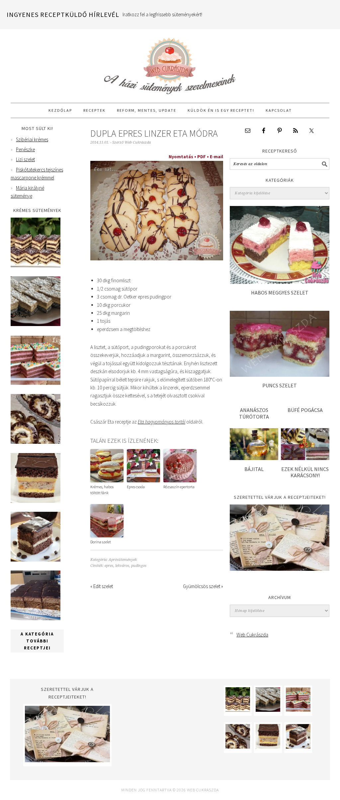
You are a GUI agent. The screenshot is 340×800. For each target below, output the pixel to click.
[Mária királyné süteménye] (35, 501)
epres (109, 566)
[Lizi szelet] (35, 383)
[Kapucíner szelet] (35, 560)
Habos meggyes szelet (279, 292)
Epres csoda (136, 486)
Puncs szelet (279, 385)
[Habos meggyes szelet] (279, 282)
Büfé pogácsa (305, 410)
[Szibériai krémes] (35, 265)
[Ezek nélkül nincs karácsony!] (305, 458)
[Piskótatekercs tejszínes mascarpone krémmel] (35, 442)
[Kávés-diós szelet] (35, 618)
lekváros (122, 566)
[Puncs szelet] (279, 375)
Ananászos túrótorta (254, 413)
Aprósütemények (123, 560)
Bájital (254, 469)
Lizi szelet (25, 159)
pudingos (138, 566)
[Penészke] (35, 324)
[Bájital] (254, 458)
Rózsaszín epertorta (179, 486)
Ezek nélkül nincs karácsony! (305, 472)
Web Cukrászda (170, 63)
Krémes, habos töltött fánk (102, 489)
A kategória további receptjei (37, 641)
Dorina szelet (100, 541)
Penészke (25, 149)
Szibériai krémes (32, 139)
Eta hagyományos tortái (161, 422)
